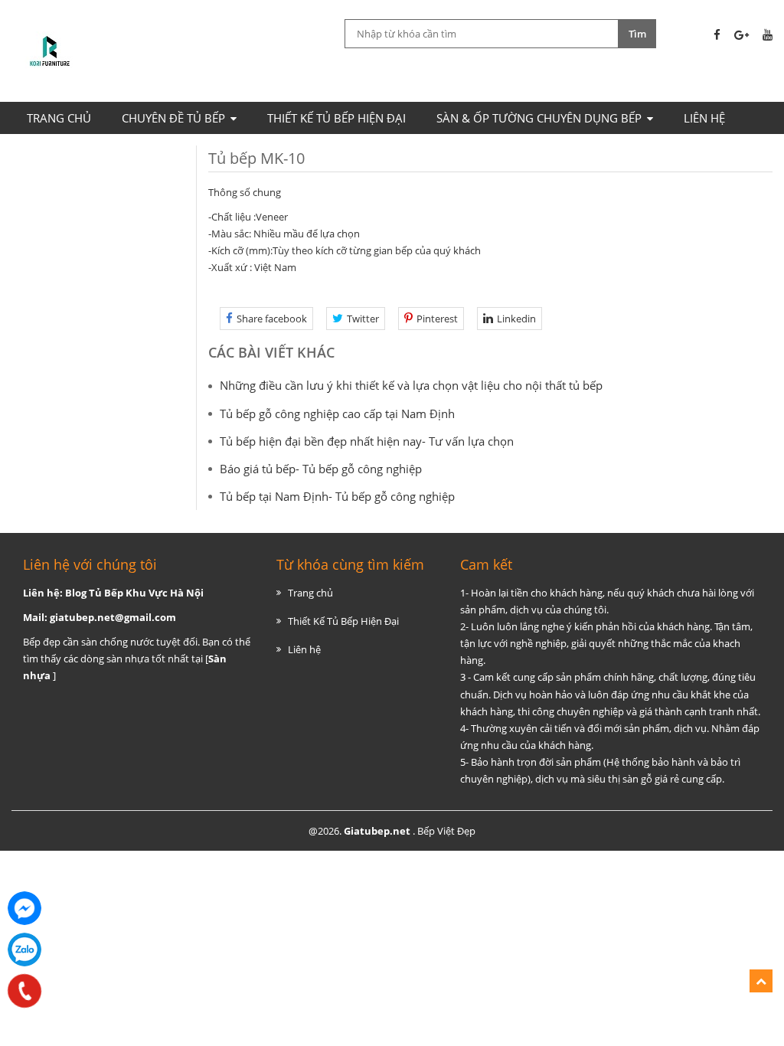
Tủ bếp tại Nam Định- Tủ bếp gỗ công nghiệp (337, 496)
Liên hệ (704, 118)
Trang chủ (59, 118)
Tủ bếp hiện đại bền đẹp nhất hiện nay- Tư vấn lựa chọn (367, 441)
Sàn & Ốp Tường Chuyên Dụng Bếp (539, 118)
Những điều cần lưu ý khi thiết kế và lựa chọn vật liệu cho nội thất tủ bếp (411, 385)
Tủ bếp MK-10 (256, 158)
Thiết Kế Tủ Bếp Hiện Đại (336, 118)
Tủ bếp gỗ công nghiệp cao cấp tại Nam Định (337, 413)
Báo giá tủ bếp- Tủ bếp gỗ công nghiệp (321, 468)
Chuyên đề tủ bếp (173, 118)
